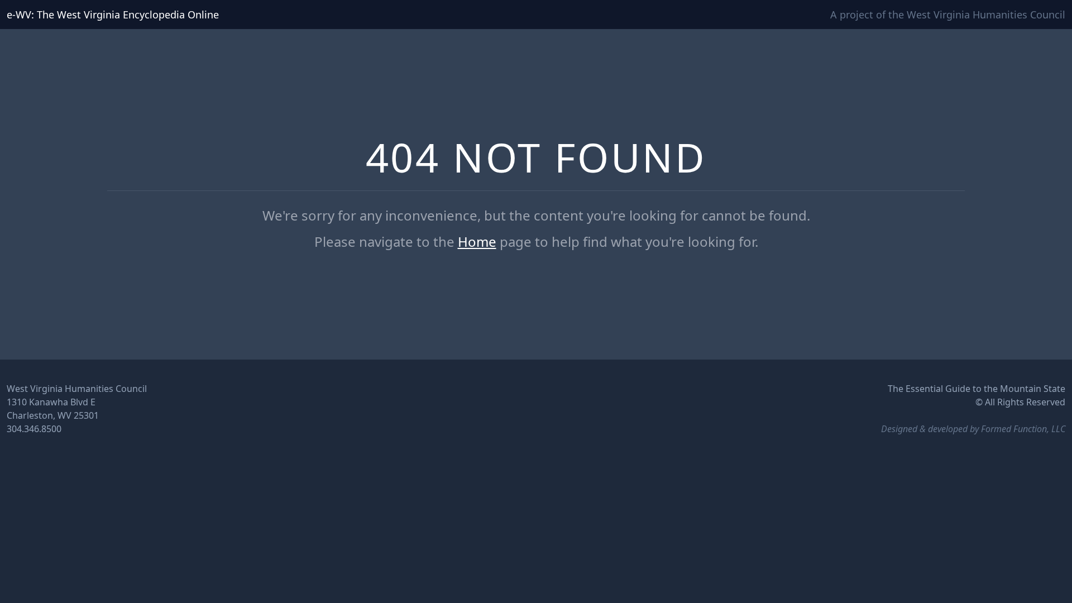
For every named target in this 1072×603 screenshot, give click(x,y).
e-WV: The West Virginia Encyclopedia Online (113, 14)
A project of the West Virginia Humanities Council (947, 14)
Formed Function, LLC (1023, 429)
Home (477, 241)
